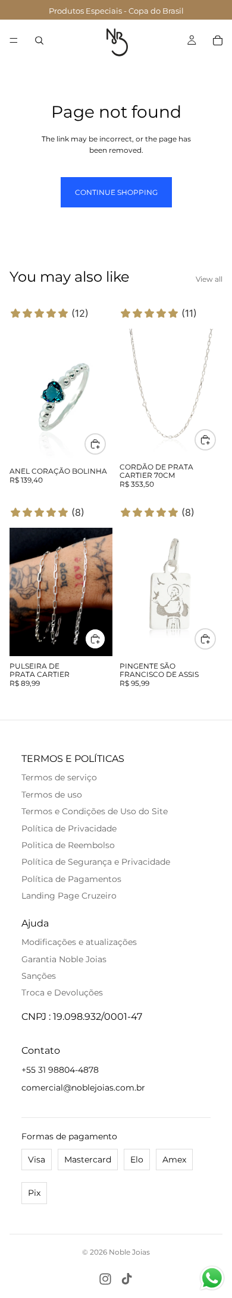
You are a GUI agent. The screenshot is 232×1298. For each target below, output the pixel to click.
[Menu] (13, 40)
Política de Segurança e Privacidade (95, 861)
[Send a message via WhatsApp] (212, 1278)
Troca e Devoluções (62, 992)
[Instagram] (105, 1279)
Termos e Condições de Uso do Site (94, 811)
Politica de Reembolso (68, 845)
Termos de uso (51, 794)
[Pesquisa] (39, 40)
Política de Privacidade (69, 828)
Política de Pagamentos (71, 879)
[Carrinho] (218, 40)
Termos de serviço (59, 777)
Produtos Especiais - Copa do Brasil (116, 10)
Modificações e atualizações (79, 942)
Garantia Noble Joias (63, 959)
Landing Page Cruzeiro (69, 895)
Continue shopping (116, 192)
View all (209, 279)
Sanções (38, 976)
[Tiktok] (127, 1279)
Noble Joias (129, 1251)
